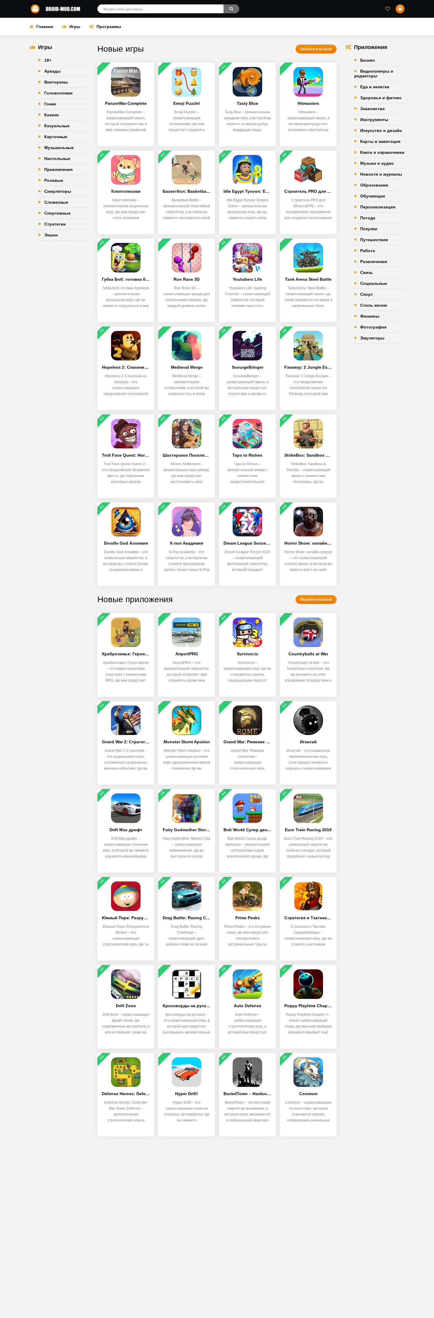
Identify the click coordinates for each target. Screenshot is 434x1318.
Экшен (51, 235)
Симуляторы (57, 191)
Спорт (366, 294)
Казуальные (57, 125)
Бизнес (367, 60)
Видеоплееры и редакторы (373, 73)
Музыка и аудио (377, 163)
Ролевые (53, 180)
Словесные (56, 202)
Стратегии (55, 224)
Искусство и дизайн (381, 130)
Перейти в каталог (316, 49)
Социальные (373, 283)
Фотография (373, 327)
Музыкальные (59, 147)
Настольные (57, 158)
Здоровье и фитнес (381, 97)
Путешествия (374, 239)
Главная (44, 26)
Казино (51, 114)
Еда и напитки (374, 86)
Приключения (58, 169)
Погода (367, 217)
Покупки (368, 228)
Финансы (369, 316)
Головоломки (58, 93)
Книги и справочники (382, 152)
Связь (366, 272)
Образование (374, 185)
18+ (47, 60)
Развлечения (373, 261)
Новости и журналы (381, 174)
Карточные (55, 136)
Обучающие (372, 196)
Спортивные (57, 213)
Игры (74, 26)
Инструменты (374, 119)
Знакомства (372, 108)
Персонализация (377, 207)
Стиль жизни (373, 305)
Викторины (56, 82)
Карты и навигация (380, 141)
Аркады (52, 71)
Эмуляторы (372, 338)
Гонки (50, 104)
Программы (109, 26)
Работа (367, 250)
